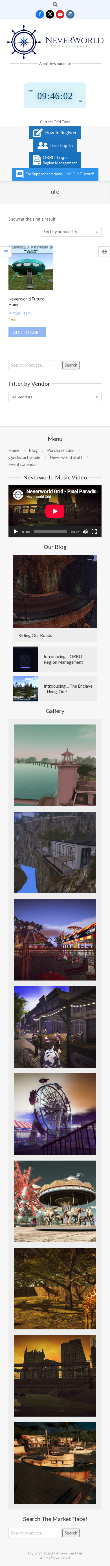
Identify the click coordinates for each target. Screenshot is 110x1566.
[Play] (16, 532)
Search (71, 364)
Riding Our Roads (35, 635)
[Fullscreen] (94, 532)
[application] (55, 511)
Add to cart (27, 332)
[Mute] (85, 532)
